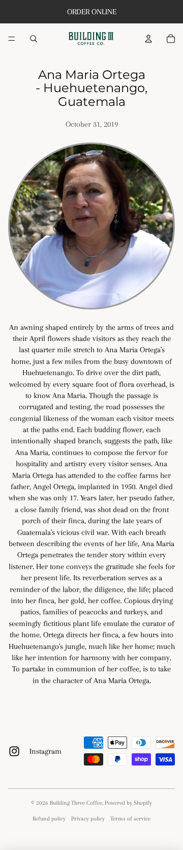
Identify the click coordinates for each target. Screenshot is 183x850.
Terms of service (130, 818)
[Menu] (11, 38)
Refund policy (49, 818)
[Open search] (33, 38)
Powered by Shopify (128, 803)
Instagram (45, 751)
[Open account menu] (148, 38)
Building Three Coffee (76, 803)
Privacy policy (88, 818)
